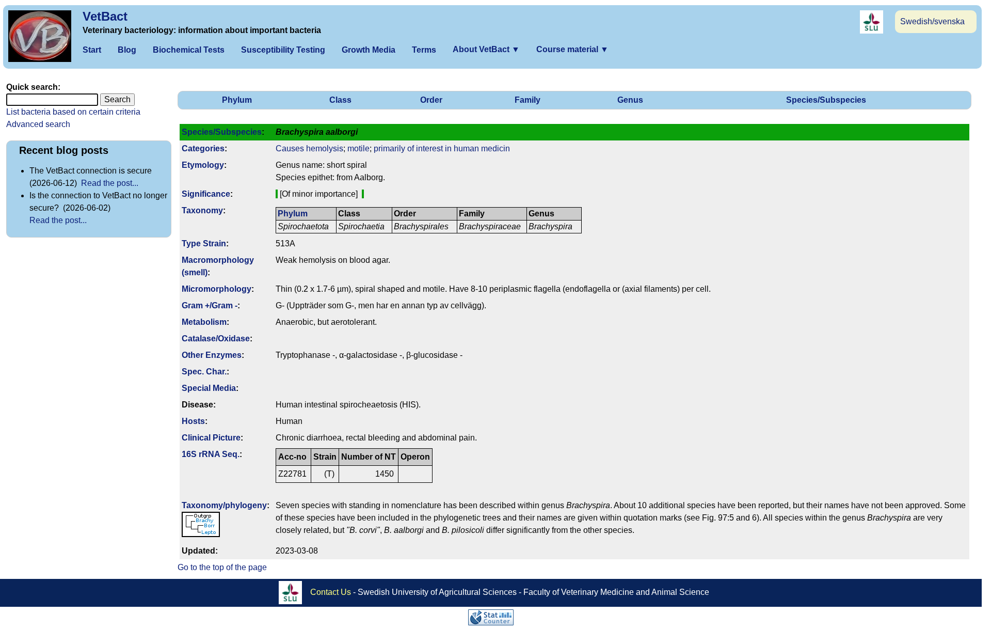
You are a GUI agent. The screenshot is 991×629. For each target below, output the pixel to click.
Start (92, 49)
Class (340, 100)
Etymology (203, 165)
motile (358, 148)
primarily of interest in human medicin (442, 148)
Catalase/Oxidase (216, 338)
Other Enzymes (212, 355)
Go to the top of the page (222, 567)
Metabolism (204, 322)
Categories (203, 148)
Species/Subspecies (826, 100)
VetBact (105, 16)
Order (431, 100)
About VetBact (486, 49)
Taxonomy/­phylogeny (224, 505)
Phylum (237, 100)
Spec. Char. (204, 371)
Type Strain (204, 243)
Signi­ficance (206, 194)
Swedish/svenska (932, 21)
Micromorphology (216, 289)
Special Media (209, 388)
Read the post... (109, 183)
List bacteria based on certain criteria (73, 111)
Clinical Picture (211, 437)
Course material (572, 49)
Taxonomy (202, 210)
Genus (630, 100)
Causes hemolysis (309, 148)
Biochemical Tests (189, 49)
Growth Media (368, 49)
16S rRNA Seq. (210, 454)
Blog (127, 49)
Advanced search (38, 124)
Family (527, 100)
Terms (424, 49)
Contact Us (330, 592)
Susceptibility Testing (283, 49)
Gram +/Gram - (209, 305)
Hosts (193, 421)
